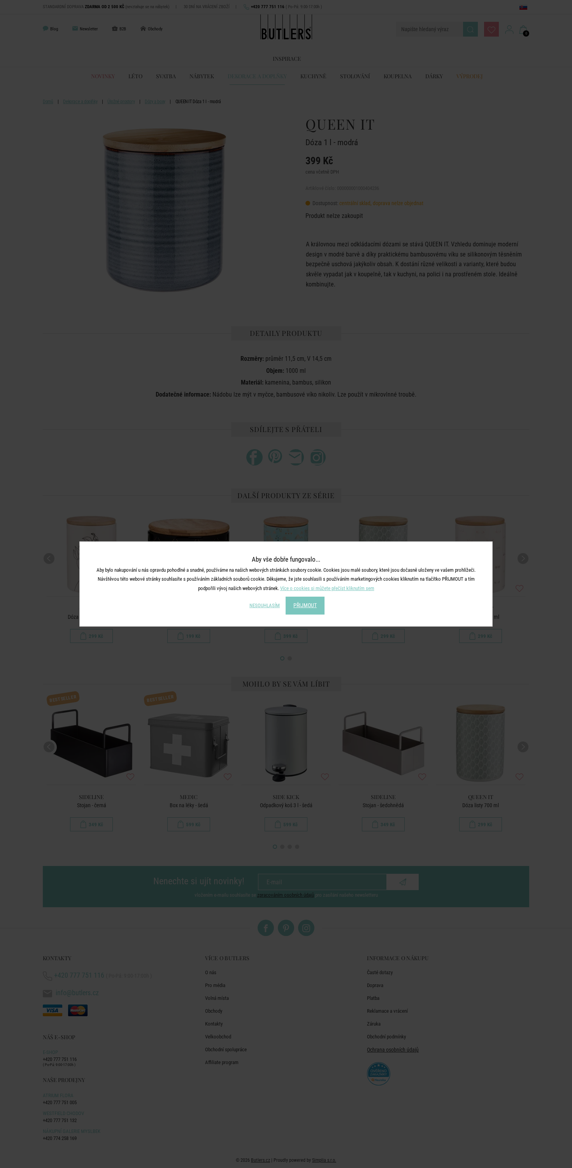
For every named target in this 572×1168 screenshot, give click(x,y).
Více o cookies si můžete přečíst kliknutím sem (327, 588)
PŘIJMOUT (305, 605)
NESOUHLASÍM (264, 605)
